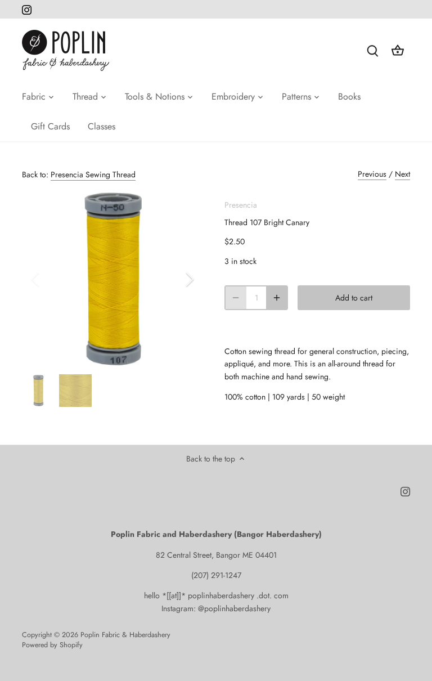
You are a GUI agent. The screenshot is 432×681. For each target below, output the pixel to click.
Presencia (240, 204)
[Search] (373, 50)
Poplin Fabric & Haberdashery (125, 635)
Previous (372, 174)
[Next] (175, 279)
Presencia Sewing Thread (93, 174)
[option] (112, 279)
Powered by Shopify (52, 645)
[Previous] (50, 279)
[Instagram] (27, 9)
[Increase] (276, 298)
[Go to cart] (397, 50)
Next (402, 174)
